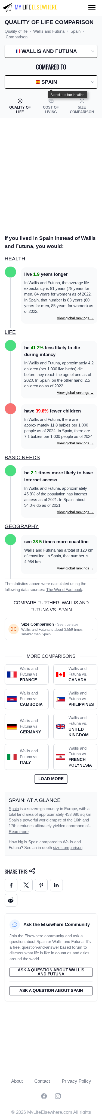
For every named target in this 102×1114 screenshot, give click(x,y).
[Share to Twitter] (26, 885)
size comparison (67, 847)
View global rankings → (75, 318)
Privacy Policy (76, 1081)
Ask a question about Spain (51, 990)
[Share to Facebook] (11, 885)
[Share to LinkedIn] (56, 885)
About (17, 1081)
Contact (42, 1081)
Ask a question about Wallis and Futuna (51, 972)
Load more (51, 779)
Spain (14, 809)
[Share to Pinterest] (41, 885)
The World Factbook (64, 590)
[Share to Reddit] (11, 900)
